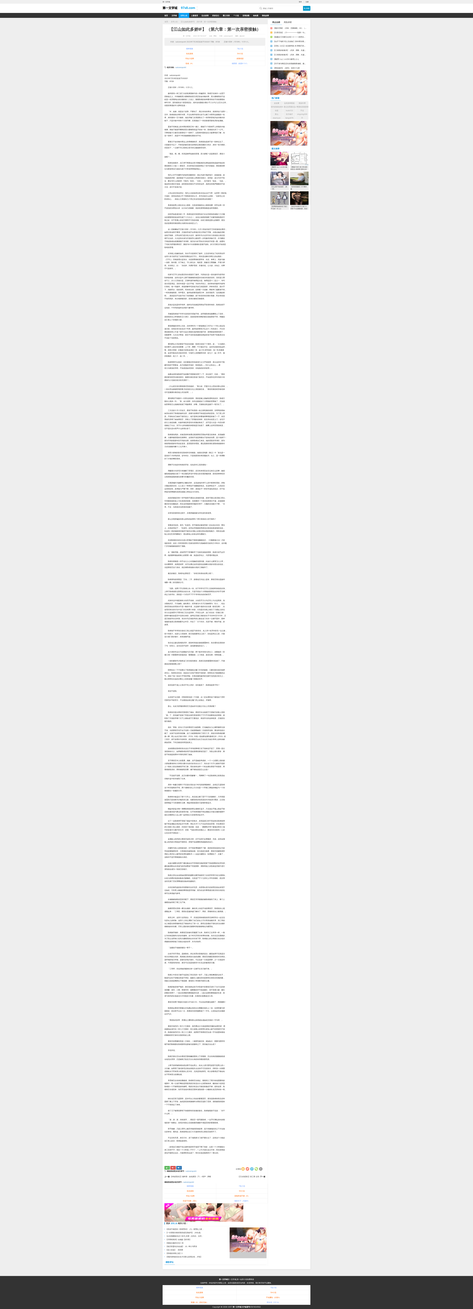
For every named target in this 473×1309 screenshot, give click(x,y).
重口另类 (226, 15)
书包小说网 (189, 58)
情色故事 (265, 15)
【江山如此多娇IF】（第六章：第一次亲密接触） (199, 22)
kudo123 (289, 110)
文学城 (174, 15)
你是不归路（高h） (190, 1201)
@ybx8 (242, 36)
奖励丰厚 (302, 103)
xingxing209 (302, 114)
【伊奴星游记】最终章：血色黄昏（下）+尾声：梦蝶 (190, 1176)
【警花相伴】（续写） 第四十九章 (286, 68)
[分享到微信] (256, 1169)
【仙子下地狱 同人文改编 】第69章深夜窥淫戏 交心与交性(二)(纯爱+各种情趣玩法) (289, 41)
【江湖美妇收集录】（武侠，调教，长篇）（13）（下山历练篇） (289, 55)
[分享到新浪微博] (247, 1169)
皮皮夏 (276, 103)
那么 (276, 114)
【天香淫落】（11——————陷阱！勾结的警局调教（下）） (289, 32)
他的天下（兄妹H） (241, 1201)
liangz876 (289, 118)
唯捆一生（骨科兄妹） (199, 1302)
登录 (300, 2)
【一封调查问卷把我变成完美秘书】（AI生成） (184, 1233)
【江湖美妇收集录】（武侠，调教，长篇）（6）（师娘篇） (289, 50)
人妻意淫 (194, 15)
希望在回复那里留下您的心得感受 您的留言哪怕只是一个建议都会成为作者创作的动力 (302, 107)
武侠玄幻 (215, 15)
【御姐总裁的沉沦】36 (175, 1243)
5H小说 (240, 53)
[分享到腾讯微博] (252, 1169)
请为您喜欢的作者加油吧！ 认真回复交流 (277, 107)
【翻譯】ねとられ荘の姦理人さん (286, 59)
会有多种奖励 (289, 103)
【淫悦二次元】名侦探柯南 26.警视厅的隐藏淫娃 (289, 46)
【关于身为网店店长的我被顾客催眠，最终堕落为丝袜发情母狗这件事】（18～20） (289, 63)
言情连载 (246, 15)
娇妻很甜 (240, 58)
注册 (307, 2)
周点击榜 (276, 22)
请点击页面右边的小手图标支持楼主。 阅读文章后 (290, 107)
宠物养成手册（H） (241, 1196)
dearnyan (276, 118)
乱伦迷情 (205, 15)
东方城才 (289, 114)
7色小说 (240, 49)
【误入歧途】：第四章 (174, 1250)
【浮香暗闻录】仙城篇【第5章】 (178, 1239)
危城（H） (190, 63)
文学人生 (183, 15)
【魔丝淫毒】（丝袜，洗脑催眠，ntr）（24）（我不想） (289, 28)
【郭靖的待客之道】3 (174, 1253)
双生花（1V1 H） (273, 1302)
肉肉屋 (255, 15)
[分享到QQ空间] (243, 1169)
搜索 (308, 8)
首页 (166, 15)
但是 (276, 110)
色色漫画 (189, 53)
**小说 (236, 15)
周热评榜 (288, 22)
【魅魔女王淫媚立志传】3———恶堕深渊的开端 (289, 37)
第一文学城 (186, 36)
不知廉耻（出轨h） (273, 1297)
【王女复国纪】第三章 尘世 (249, 1176)
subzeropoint (181, 67)
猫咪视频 (189, 49)
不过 (302, 110)
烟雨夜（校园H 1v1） (240, 63)
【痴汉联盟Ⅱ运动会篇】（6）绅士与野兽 (181, 1246)
